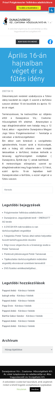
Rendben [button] (35, 389)
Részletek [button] (21, 389)
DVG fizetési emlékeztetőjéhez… (20, 268)
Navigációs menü (27, 42)
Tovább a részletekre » (28, 8)
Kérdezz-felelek (26, 290)
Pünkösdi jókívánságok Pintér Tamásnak (25, 254)
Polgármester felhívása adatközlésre (23, 212)
